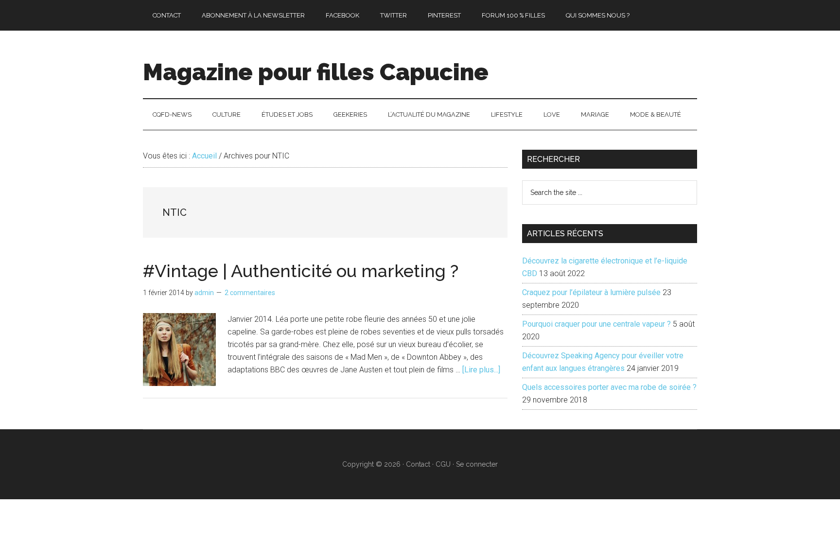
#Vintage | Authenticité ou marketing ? (300, 271)
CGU (443, 464)
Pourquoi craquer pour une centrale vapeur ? (596, 324)
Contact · (421, 464)
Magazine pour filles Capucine (316, 72)
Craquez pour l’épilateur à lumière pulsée (591, 292)
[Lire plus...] (481, 369)
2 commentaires (250, 293)
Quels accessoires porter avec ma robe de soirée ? (609, 387)
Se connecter (477, 464)
